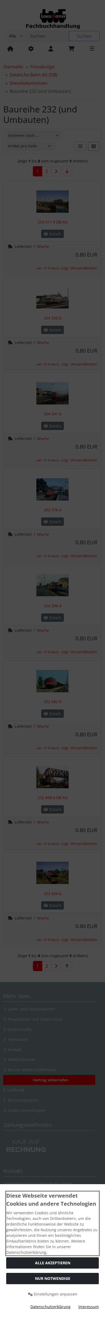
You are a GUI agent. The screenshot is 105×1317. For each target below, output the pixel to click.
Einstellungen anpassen (55, 1294)
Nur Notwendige (52, 1278)
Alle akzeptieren (52, 1262)
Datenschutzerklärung (50, 1306)
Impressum (88, 1306)
